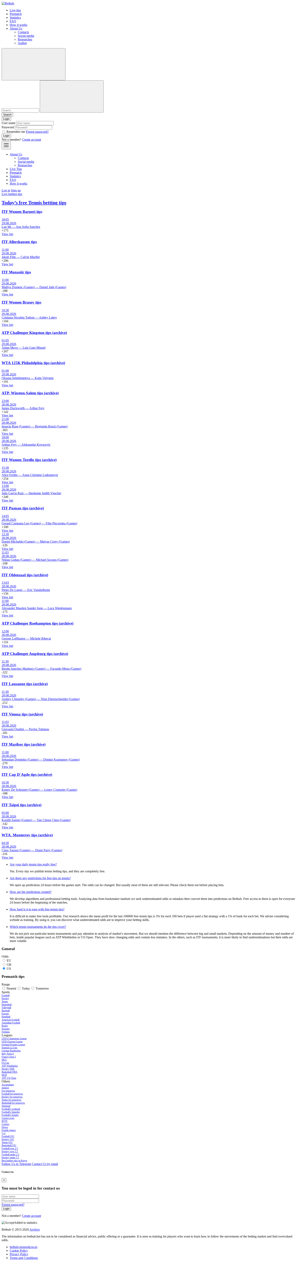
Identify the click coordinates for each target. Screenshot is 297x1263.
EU (9, 960)
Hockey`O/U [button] (8, 1139)
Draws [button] (5, 1127)
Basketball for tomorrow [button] (13, 1102)
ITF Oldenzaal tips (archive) (25, 575)
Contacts (23, 32)
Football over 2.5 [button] (10, 1148)
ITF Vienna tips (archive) (22, 714)
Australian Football (11, 1022)
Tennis (5, 1001)
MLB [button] (4, 1075)
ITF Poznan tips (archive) (23, 508)
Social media (26, 35)
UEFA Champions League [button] (14, 1038)
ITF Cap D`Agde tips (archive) (27, 774)
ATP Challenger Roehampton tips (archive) (37, 623)
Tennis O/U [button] (7, 1142)
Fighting (6, 1031)
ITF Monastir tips (16, 272)
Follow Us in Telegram (16, 1164)
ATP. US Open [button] (9, 1078)
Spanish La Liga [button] (9, 1047)
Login (6, 135)
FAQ (13, 21)
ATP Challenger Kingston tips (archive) (34, 333)
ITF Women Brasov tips (21, 302)
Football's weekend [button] (11, 1109)
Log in (6, 190)
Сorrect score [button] (8, 1118)
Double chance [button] (9, 1130)
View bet (7, 234)
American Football (10, 1019)
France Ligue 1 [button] (9, 1056)
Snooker (6, 1028)
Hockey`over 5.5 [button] (10, 1151)
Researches (25, 39)
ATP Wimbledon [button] (10, 1065)
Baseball (6, 1010)
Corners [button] (5, 1124)
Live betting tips (12, 194)
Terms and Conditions (24, 1258)
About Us (16, 28)
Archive (34, 1229)
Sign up (16, 190)
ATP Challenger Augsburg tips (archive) (35, 654)
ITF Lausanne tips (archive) (25, 684)
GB (9, 964)
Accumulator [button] (8, 1084)
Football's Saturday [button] (11, 1112)
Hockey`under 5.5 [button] (10, 1157)
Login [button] (6, 118)
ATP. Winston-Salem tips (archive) (30, 393)
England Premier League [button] (13, 1044)
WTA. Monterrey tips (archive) (27, 835)
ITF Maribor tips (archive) (23, 744)
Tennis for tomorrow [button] (11, 1099)
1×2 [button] (3, 1133)
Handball (6, 1016)
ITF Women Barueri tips (22, 211)
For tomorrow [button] (8, 1090)
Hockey (5, 998)
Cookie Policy (19, 1250)
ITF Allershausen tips (19, 242)
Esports (5, 1013)
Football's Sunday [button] (10, 1115)
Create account (31, 139)
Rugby (5, 1025)
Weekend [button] (6, 1106)
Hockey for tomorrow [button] (12, 1096)
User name (8, 123)
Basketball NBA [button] (9, 1072)
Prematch (16, 14)
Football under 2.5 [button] (10, 1154)
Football (5, 995)
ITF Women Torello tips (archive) (29, 460)
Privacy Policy (19, 1254)
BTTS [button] (4, 1121)
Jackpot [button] (5, 1087)
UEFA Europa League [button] (12, 1041)
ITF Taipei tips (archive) (21, 805)
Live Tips (16, 169)
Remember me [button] (15, 131)
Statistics (15, 17)
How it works (18, 25)
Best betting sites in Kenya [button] (14, 1160)
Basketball (7, 1004)
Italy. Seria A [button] (8, 1053)
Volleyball (6, 1007)
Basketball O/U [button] (9, 1145)
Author (22, 43)
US (9, 968)
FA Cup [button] (5, 1062)
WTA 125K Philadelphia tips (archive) (33, 363)
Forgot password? (37, 131)
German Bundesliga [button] (11, 1050)
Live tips (15, 10)
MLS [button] (4, 1059)
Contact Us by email (45, 1164)
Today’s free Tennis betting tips (34, 202)
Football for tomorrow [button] (12, 1093)
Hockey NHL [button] (8, 1068)
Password (8, 127)
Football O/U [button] (8, 1136)
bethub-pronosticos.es (23, 1247)
